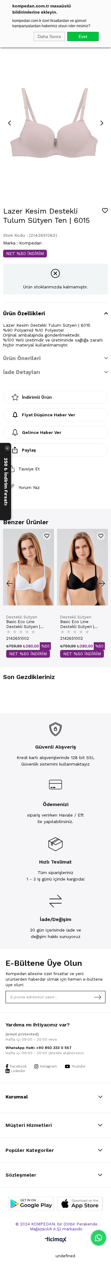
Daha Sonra (49, 36)
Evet (83, 36)
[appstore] (80, 1204)
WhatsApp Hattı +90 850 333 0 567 (39, 1048)
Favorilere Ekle (47, 536)
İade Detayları (21, 372)
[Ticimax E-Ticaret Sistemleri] (56, 1240)
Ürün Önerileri (22, 358)
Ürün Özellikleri (24, 313)
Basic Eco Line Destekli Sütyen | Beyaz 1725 (23, 624)
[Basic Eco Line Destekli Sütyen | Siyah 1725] (82, 567)
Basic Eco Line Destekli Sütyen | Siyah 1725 (77, 624)
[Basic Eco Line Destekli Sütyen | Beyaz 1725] (28, 567)
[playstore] (31, 1204)
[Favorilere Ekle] (105, 210)
